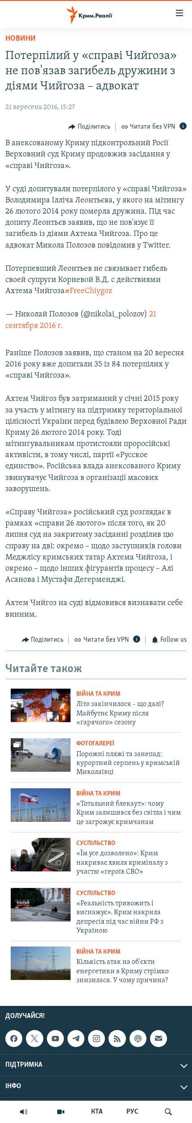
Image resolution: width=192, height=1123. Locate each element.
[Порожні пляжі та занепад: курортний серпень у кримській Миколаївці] (41, 755)
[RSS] (117, 1038)
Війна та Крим (98, 694)
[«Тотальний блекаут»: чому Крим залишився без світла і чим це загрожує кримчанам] (41, 805)
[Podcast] (137, 1038)
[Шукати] (168, 1112)
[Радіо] (23, 1112)
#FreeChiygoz (88, 291)
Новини (20, 39)
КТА (97, 1111)
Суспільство (95, 843)
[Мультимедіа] (60, 1112)
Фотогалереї (95, 743)
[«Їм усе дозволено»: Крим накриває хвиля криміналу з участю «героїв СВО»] (41, 854)
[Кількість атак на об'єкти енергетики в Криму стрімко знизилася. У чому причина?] (41, 963)
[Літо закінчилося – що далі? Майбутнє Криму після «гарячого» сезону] (41, 705)
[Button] (89, 127)
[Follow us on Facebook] (13, 1038)
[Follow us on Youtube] (55, 1038)
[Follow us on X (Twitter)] (34, 1038)
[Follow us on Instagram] (96, 1038)
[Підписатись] (158, 1038)
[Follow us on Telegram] (75, 1038)
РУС (132, 1111)
